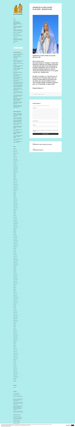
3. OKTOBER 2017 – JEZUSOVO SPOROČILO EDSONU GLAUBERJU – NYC (17, 103)
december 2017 (15, 278)
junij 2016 (14, 306)
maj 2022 (14, 195)
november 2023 (15, 168)
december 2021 (15, 203)
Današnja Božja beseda (16, 394)
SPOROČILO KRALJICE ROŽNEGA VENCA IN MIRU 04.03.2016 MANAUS (17, 121)
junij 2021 (14, 212)
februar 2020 (15, 237)
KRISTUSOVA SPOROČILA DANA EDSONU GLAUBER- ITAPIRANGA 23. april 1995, (18, 99)
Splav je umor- (15, 59)
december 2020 (15, 221)
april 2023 (14, 178)
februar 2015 (15, 331)
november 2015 (15, 317)
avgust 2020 (15, 228)
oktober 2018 (15, 262)
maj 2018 (14, 270)
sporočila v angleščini (16, 420)
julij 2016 (14, 304)
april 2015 (14, 328)
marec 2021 (15, 217)
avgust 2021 (15, 209)
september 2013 (15, 357)
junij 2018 (14, 268)
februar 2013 (15, 368)
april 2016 (14, 309)
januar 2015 (15, 332)
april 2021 (14, 215)
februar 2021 (15, 218)
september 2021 (15, 207)
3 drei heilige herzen (16, 393)
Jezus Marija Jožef (17, 14)
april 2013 (14, 365)
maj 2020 (14, 232)
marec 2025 (15, 156)
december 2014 (15, 334)
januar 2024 (15, 165)
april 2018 (14, 271)
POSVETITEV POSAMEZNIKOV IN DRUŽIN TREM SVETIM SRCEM (17, 27)
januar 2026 (15, 151)
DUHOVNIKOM (15, 41)
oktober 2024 (15, 159)
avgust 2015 (15, 321)
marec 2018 (15, 273)
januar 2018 (15, 276)
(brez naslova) (15, 70)
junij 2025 (14, 154)
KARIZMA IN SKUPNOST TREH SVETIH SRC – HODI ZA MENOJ (17, 30)
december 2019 (15, 240)
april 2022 (14, 196)
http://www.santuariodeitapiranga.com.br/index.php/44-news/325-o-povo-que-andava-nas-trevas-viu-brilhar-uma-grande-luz (18, 407)
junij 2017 (14, 287)
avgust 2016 (15, 303)
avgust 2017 (15, 284)
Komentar (35, 107)
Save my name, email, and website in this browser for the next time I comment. (45, 131)
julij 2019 (14, 248)
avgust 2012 (15, 378)
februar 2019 (15, 256)
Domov (14, 18)
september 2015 (15, 320)
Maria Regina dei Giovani (17, 416)
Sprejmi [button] (73, 425)
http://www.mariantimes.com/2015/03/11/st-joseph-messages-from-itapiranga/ (18, 400)
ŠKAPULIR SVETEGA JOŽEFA (17, 32)
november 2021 (15, 204)
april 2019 (14, 253)
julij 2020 (14, 229)
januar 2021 (15, 220)
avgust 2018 (15, 265)
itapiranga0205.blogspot (17, 414)
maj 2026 (14, 148)
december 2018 (15, 259)
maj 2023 (14, 176)
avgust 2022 (15, 190)
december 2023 (15, 167)
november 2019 (15, 242)
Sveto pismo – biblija (16, 423)
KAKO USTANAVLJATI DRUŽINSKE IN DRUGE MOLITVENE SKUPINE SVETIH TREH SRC (17, 23)
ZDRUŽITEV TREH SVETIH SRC (17, 35)
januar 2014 (15, 351)
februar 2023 (15, 181)
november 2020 (15, 223)
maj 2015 (14, 326)
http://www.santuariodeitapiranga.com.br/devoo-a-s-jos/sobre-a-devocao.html (18, 403)
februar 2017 (15, 293)
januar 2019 (15, 257)
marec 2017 (15, 292)
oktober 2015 (15, 318)
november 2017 (15, 279)
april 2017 (14, 290)
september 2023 (15, 171)
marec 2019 (15, 254)
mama (14, 132)
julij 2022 (14, 192)
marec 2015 (15, 329)
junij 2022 (14, 193)
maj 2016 (14, 307)
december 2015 (15, 315)
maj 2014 (14, 345)
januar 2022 (15, 201)
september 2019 (15, 245)
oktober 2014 (15, 337)
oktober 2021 (15, 206)
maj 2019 (14, 251)
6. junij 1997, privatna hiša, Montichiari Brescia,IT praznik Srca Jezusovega (17, 89)
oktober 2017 (15, 281)
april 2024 (14, 162)
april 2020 (14, 234)
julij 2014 (14, 342)
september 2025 (15, 153)
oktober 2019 (15, 243)
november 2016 (15, 298)
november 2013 (15, 354)
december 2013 (15, 353)
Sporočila (14, 20)
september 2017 (15, 282)
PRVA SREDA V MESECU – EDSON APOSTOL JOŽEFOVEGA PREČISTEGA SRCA (17, 106)
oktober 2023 (15, 170)
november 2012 (15, 373)
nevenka (14, 387)
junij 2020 (14, 231)
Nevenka (14, 113)
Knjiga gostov (15, 37)
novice (43, 94)
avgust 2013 (15, 359)
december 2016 (15, 296)
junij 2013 (14, 362)
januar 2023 (15, 182)
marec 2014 (15, 348)
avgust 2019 (15, 246)
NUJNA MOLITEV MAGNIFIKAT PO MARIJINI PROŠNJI (17, 127)
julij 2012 (14, 379)
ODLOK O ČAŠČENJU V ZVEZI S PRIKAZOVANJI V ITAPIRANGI (17, 39)
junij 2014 (14, 343)
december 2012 (15, 371)
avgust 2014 (15, 340)
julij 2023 (14, 173)
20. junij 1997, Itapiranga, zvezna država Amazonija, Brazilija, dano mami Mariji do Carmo (18, 85)
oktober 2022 (15, 187)
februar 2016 (15, 312)
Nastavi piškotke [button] (68, 425)
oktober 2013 (15, 356)
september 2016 (15, 301)
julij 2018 (14, 267)
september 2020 (15, 226)
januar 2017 (15, 295)
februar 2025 (15, 157)
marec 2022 (15, 198)
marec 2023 (15, 179)
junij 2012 (14, 381)
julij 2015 (14, 323)
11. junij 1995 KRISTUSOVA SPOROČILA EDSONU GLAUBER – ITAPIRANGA (18, 96)
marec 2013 (15, 367)
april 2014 (14, 346)
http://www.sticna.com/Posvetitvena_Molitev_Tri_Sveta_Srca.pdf (18, 412)
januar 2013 (15, 370)
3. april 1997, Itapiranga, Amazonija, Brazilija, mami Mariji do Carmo (18, 92)
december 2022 (15, 184)
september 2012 (15, 376)
